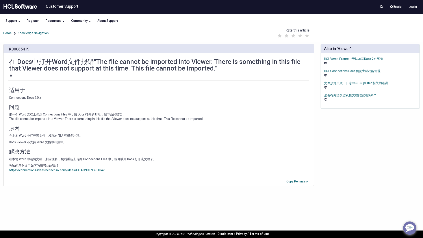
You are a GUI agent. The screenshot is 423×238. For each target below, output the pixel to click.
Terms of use (259, 234)
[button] (381, 7)
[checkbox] (279, 36)
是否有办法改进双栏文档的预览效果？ (350, 95)
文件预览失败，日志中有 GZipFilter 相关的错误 (356, 83)
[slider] (293, 35)
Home (7, 33)
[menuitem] (396, 5)
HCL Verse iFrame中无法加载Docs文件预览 (353, 59)
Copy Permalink (297, 181)
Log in (413, 6)
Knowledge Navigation (33, 33)
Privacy (241, 234)
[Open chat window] (409, 228)
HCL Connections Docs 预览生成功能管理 (352, 71)
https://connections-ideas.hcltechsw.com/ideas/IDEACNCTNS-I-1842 (57, 170)
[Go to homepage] (19, 6)
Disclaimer (225, 234)
